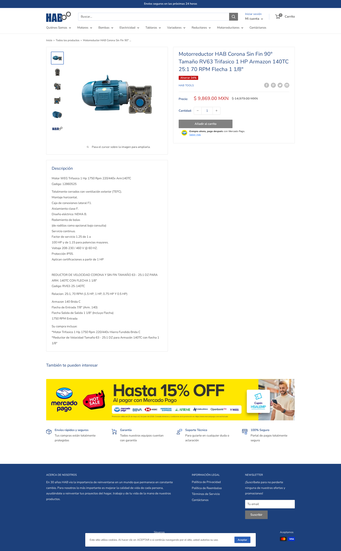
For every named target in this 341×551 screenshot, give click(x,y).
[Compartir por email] (286, 85)
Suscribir (256, 515)
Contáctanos (258, 28)
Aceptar (242, 540)
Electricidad (127, 28)
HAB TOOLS (186, 85)
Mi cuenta (252, 19)
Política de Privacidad (206, 482)
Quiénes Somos (56, 28)
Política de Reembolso (207, 488)
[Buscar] (233, 17)
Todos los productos (67, 40)
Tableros (151, 28)
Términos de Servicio (206, 494)
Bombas (103, 28)
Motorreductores (228, 28)
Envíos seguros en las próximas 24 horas (170, 4)
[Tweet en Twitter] (280, 85)
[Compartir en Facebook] (266, 85)
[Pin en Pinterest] (273, 85)
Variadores (174, 28)
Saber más (195, 134)
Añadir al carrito (205, 124)
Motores (82, 28)
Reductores (199, 28)
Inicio (49, 40)
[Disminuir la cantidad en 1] (197, 110)
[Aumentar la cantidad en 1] (216, 110)
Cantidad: (185, 110)
